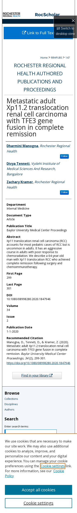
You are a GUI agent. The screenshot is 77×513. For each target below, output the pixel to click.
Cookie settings (53, 466)
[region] (38, 473)
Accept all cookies (38, 490)
